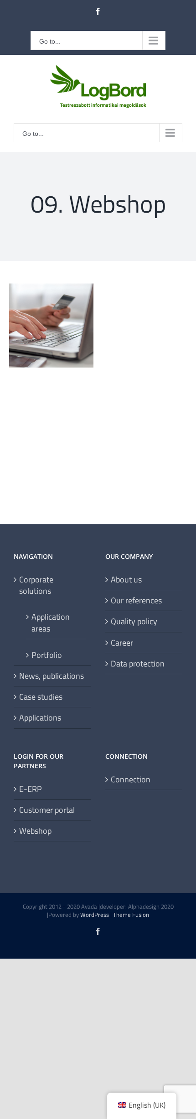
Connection (130, 779)
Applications (40, 717)
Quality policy (134, 621)
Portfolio (46, 655)
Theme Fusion (131, 914)
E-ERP (30, 789)
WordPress (94, 914)
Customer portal (47, 810)
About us (126, 579)
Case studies (40, 696)
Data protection (138, 663)
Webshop (35, 830)
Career (122, 642)
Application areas (50, 622)
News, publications (51, 675)
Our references (136, 600)
